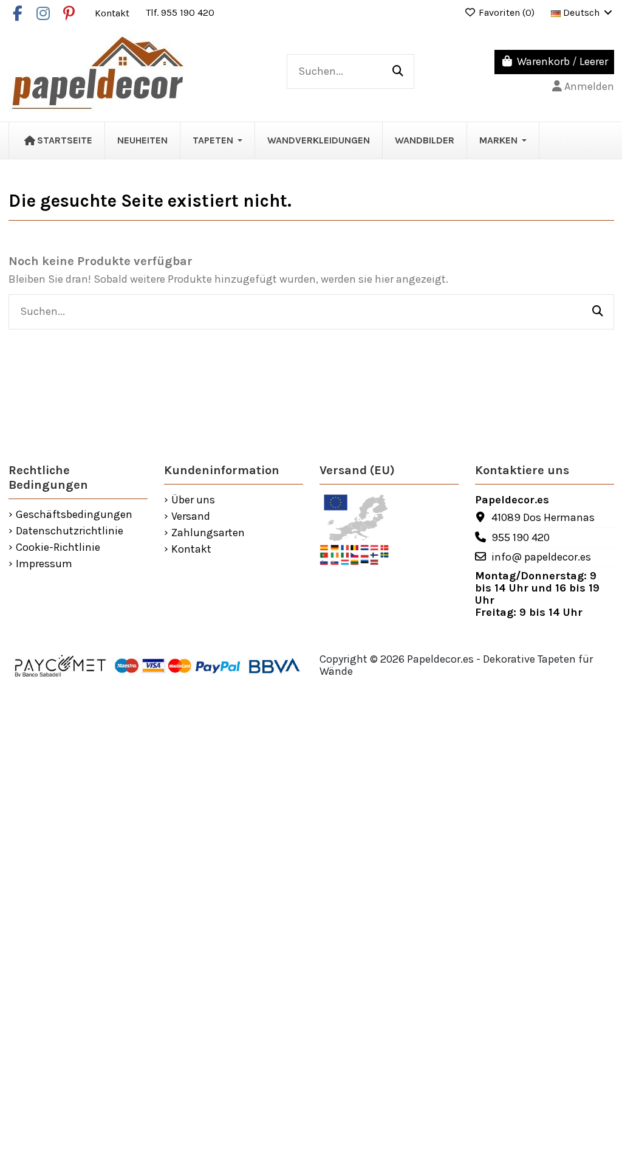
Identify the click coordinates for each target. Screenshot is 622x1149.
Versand (190, 517)
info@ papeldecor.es (541, 557)
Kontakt (113, 12)
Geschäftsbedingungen (74, 515)
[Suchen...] (397, 71)
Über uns (193, 500)
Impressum (44, 564)
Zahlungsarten (208, 533)
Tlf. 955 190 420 (180, 12)
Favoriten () (506, 12)
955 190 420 (520, 537)
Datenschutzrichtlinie (69, 531)
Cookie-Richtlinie (58, 548)
